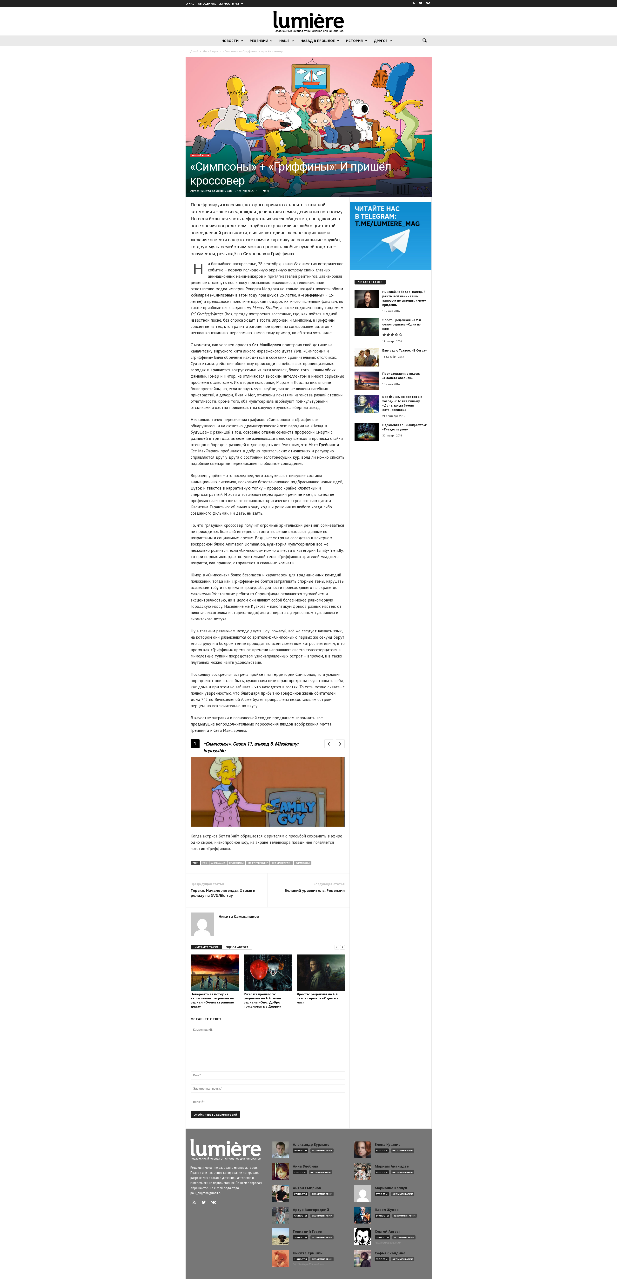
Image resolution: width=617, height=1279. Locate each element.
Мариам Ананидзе (392, 1166)
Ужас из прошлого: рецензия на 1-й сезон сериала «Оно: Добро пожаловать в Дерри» (262, 1000)
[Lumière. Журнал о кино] (308, 21)
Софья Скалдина (390, 1253)
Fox (204, 862)
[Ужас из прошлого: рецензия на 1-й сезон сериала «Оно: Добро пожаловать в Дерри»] (268, 972)
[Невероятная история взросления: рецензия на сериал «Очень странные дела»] (215, 972)
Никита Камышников (216, 191)
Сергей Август (388, 1231)
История (354, 40)
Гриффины (236, 862)
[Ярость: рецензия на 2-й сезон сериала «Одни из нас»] (321, 972)
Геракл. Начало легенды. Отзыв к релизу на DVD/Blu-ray (223, 893)
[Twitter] (421, 3)
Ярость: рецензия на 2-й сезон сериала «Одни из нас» (317, 998)
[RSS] (413, 3)
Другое (381, 40)
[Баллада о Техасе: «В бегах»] (367, 357)
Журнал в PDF (229, 3)
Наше (284, 40)
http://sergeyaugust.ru (388, 1242)
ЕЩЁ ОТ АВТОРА (237, 947)
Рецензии (259, 40)
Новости (230, 40)
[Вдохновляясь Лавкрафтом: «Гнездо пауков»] (367, 432)
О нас (190, 3)
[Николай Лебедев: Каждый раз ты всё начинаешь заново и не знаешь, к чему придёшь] (367, 299)
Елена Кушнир (388, 1144)
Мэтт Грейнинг (258, 862)
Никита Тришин (307, 1253)
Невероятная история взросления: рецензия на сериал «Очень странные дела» (212, 1000)
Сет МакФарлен (281, 862)
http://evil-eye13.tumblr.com (309, 1264)
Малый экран (200, 155)
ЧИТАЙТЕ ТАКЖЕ (206, 947)
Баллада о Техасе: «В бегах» (404, 350)
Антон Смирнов (307, 1188)
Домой (194, 51)
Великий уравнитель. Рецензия (315, 890)
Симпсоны (302, 862)
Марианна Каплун (391, 1188)
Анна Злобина (305, 1166)
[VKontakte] (428, 3)
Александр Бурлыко (311, 1144)
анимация (218, 862)
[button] (424, 40)
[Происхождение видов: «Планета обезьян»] (367, 381)
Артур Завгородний (311, 1210)
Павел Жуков (387, 1210)
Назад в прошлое (318, 40)
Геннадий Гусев (307, 1231)
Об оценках (207, 3)
